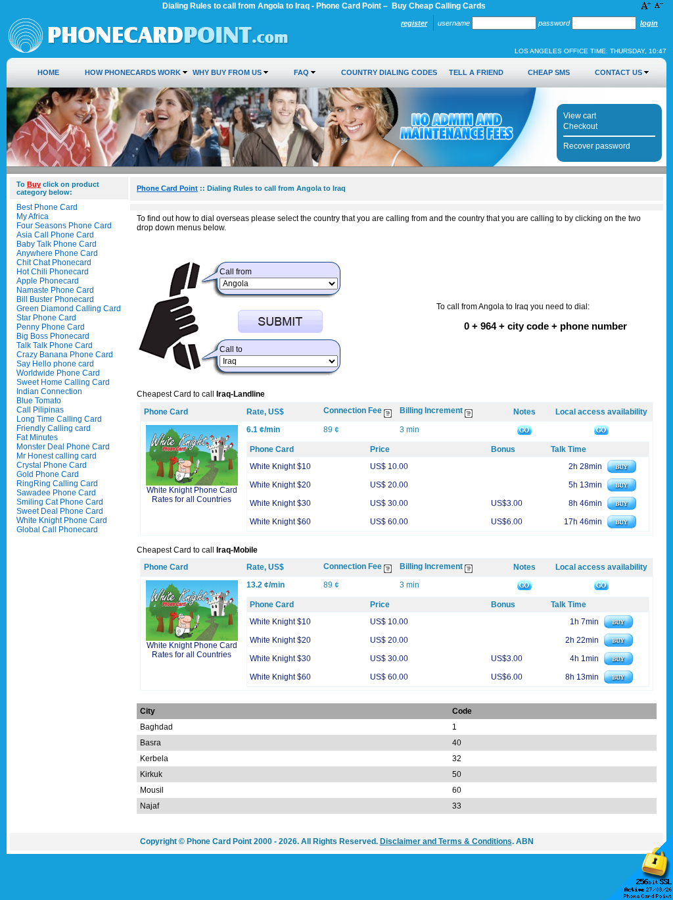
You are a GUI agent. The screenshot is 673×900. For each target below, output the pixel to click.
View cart (579, 115)
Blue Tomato (38, 400)
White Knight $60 (280, 521)
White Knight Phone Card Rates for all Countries (192, 495)
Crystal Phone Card (51, 465)
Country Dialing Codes (389, 72)
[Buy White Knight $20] (621, 488)
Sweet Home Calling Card (63, 382)
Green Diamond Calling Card (68, 308)
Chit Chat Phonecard (53, 262)
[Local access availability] (601, 429)
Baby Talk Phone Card (56, 244)
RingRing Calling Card (57, 483)
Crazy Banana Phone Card (64, 354)
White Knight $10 (280, 466)
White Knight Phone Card (61, 520)
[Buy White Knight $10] (621, 470)
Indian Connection (49, 391)
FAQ (301, 72)
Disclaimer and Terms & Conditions (446, 841)
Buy (34, 184)
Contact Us (618, 72)
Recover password (596, 146)
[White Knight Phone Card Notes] (524, 429)
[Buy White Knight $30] (621, 507)
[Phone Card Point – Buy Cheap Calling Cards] (148, 50)
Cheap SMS (549, 72)
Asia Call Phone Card (55, 234)
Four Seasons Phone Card (64, 225)
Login (649, 23)
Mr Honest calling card (56, 456)
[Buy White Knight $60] (621, 525)
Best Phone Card (47, 207)
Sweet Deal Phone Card (59, 511)
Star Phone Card (46, 317)
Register (414, 23)
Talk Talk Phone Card (54, 345)
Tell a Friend (476, 72)
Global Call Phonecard (57, 529)
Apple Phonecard (47, 281)
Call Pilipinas (40, 409)
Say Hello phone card (55, 363)
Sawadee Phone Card (56, 492)
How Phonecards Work (133, 72)
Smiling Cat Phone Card (59, 502)
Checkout (580, 126)
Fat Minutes (37, 437)
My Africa (32, 216)
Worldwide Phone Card (58, 373)
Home (48, 72)
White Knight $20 (280, 484)
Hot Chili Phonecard (52, 271)
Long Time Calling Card (59, 419)
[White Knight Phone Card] (192, 483)
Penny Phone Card (50, 327)
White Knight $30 (280, 503)
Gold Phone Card (47, 474)
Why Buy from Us (227, 72)
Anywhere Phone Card (57, 253)
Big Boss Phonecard (52, 336)
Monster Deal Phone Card (63, 446)
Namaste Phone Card (55, 290)
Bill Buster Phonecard (55, 299)
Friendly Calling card (53, 428)
